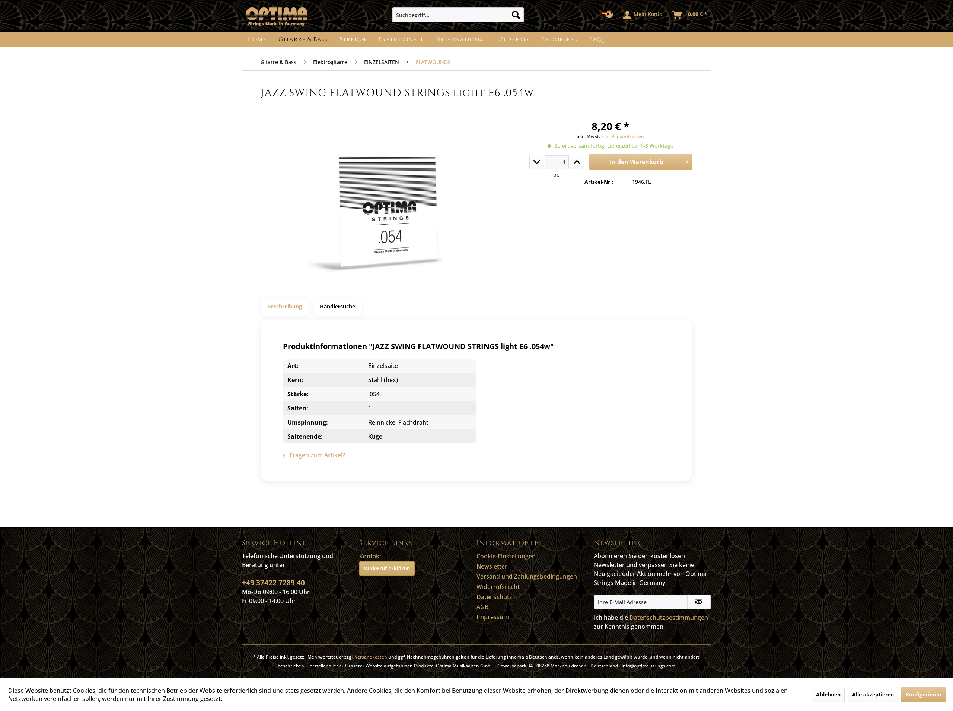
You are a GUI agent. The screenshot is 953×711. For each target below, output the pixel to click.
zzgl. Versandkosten (622, 136)
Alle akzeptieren (873, 694)
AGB (482, 607)
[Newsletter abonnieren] (699, 602)
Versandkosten (371, 657)
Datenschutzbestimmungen (669, 618)
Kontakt (370, 556)
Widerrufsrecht (498, 587)
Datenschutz (494, 597)
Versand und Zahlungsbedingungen (526, 576)
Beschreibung (284, 306)
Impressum (492, 617)
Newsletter (491, 566)
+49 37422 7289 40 (273, 582)
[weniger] (536, 162)
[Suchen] (516, 14)
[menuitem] (458, 14)
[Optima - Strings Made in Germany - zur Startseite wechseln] (276, 16)
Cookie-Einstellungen (506, 556)
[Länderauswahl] (609, 14)
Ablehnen (828, 694)
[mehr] (577, 162)
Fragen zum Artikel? (316, 455)
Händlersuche (337, 306)
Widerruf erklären (387, 568)
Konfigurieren (923, 694)
